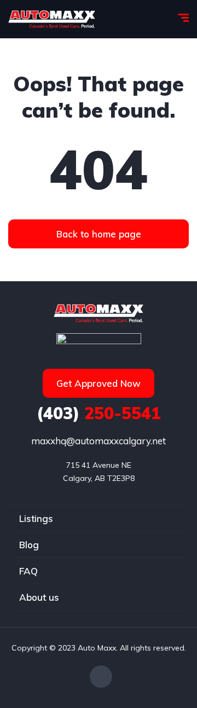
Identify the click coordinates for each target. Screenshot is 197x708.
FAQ (28, 571)
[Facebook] (101, 676)
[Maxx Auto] (51, 19)
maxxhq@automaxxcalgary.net (98, 440)
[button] (98, 233)
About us (39, 597)
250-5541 (99, 413)
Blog (29, 544)
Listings (36, 518)
